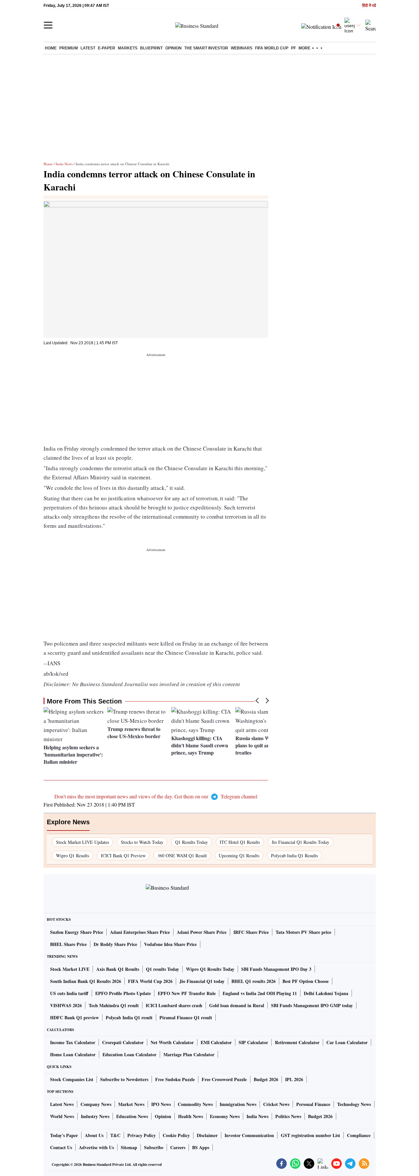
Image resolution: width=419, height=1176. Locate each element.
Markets (127, 48)
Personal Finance (313, 1104)
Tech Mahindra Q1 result (114, 1005)
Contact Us (61, 1147)
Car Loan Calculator (347, 1042)
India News (64, 163)
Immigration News (238, 1104)
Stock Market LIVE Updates (82, 842)
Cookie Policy (176, 1135)
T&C (115, 1135)
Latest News (62, 1104)
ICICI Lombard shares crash (174, 1005)
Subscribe (153, 1147)
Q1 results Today (162, 969)
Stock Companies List (71, 1079)
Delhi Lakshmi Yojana (326, 993)
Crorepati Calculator (123, 1042)
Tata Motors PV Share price (303, 932)
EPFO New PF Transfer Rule (187, 993)
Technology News (354, 1104)
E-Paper (106, 48)
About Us (94, 1135)
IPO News (161, 1104)
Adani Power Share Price (202, 932)
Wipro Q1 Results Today (210, 969)
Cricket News (276, 1104)
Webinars (241, 48)
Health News (190, 1116)
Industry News (95, 1116)
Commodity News (195, 1104)
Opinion (173, 48)
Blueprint (151, 48)
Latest (88, 48)
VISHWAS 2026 (66, 1005)
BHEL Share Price (68, 944)
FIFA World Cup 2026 (150, 981)
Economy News (225, 1116)
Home (51, 48)
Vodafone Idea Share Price (170, 944)
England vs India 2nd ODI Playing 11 (260, 993)
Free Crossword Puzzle (224, 1079)
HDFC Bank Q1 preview (74, 1017)
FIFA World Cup (271, 48)
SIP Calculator (253, 1042)
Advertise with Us (96, 1147)
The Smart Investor (206, 48)
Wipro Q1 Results (72, 855)
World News (62, 1116)
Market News (131, 1104)
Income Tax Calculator (72, 1042)
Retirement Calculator (297, 1042)
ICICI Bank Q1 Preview (123, 855)
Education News (132, 1116)
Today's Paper (64, 1135)
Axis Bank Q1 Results (117, 969)
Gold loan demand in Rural (236, 1005)
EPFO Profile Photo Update (123, 993)
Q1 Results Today (191, 842)
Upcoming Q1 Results (239, 855)
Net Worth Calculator (172, 1042)
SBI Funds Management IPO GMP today (312, 1005)
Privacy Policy (141, 1135)
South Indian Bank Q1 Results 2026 (85, 981)
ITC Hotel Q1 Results (240, 842)
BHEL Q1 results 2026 (253, 981)
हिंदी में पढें (369, 5)
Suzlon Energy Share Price (76, 932)
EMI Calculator (216, 1042)
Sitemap (129, 1147)
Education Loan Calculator (129, 1054)
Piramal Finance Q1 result (185, 1017)
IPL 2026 (294, 1079)
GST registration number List (310, 1135)
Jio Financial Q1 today (202, 981)
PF (293, 48)
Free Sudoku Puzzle (175, 1079)
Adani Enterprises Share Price (140, 932)
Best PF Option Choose (305, 981)
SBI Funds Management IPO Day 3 (276, 969)
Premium (68, 48)
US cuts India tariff (69, 993)
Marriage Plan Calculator (188, 1054)
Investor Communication (249, 1135)
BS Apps (200, 1147)
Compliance (359, 1135)
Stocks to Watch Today (142, 842)
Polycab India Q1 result (129, 1017)
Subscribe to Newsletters (124, 1079)
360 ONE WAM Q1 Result (182, 855)
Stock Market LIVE (69, 969)
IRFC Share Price (251, 932)
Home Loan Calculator (73, 1054)
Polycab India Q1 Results (294, 855)
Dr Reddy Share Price (115, 944)
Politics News (288, 1116)
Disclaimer (207, 1135)
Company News (96, 1104)
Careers (177, 1147)
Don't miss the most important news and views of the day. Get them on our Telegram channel (155, 796)
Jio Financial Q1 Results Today (300, 842)
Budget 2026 (266, 1079)
